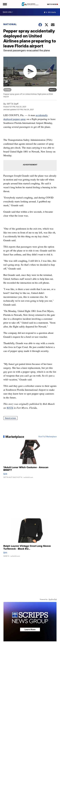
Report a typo (10, 418)
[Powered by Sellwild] (53, 599)
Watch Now (52, 4)
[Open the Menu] (4, 4)
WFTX (10, 407)
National (10, 24)
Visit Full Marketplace (47, 437)
